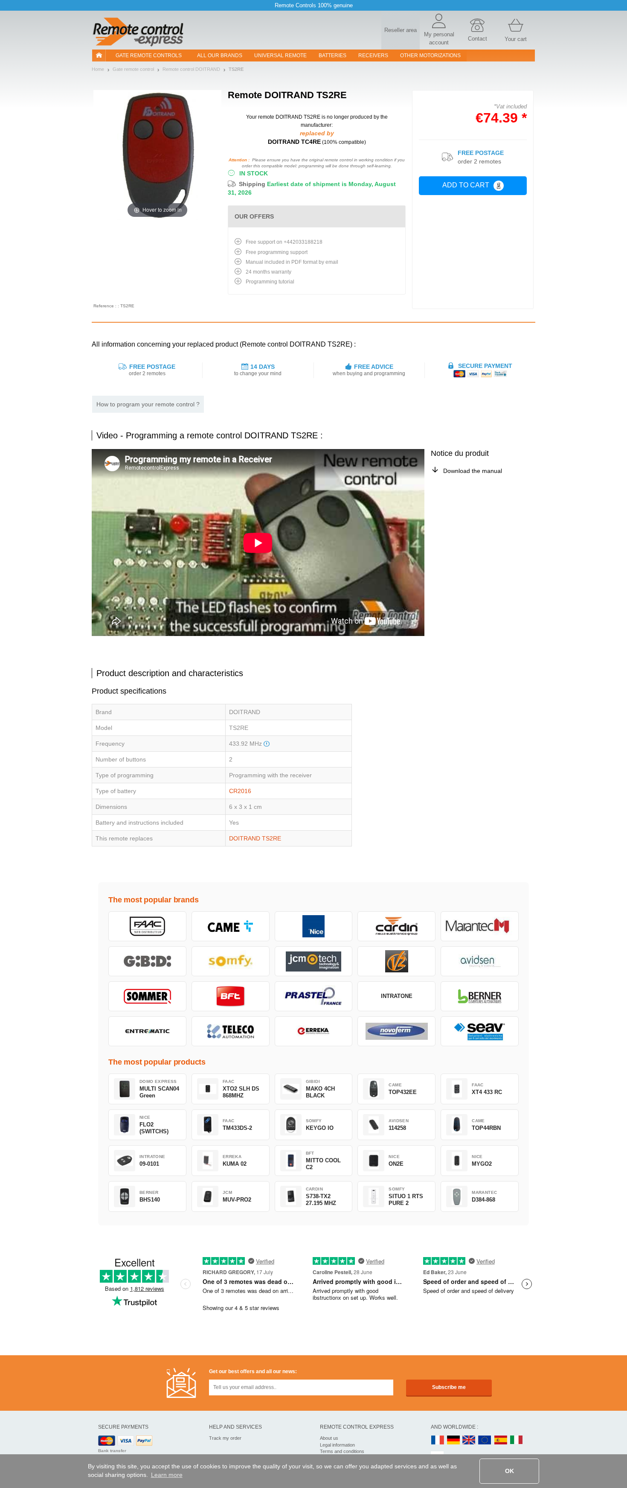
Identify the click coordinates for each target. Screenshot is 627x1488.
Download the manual (472, 470)
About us (329, 1438)
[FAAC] (147, 926)
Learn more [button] (167, 1474)
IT (516, 1440)
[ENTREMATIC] (147, 1031)
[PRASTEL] (314, 996)
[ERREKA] (314, 1031)
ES (501, 1440)
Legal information (337, 1444)
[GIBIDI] (147, 961)
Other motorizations (430, 55)
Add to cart (465, 185)
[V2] (396, 961)
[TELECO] (231, 1031)
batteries (332, 55)
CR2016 (240, 791)
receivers (373, 55)
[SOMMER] (147, 996)
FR (437, 1440)
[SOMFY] (231, 961)
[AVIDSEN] (480, 961)
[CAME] (231, 926)
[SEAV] (480, 1031)
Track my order (225, 1438)
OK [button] (509, 1471)
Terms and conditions (342, 1451)
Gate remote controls (149, 55)
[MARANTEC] (480, 926)
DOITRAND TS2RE (255, 838)
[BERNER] (480, 996)
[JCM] (314, 961)
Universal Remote (280, 55)
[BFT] (231, 996)
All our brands (219, 55)
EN (485, 1440)
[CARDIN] (396, 926)
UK (469, 1440)
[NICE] (314, 926)
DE (453, 1440)
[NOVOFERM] (396, 1031)
